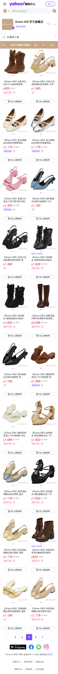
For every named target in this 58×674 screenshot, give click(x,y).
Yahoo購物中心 (22, 4)
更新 (50, 654)
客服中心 (17, 661)
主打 (4, 44)
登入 (50, 4)
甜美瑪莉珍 (37, 44)
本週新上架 (13, 37)
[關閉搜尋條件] (8, 11)
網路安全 (18, 669)
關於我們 (28, 661)
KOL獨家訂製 (45, 44)
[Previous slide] (4, 62)
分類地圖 (40, 669)
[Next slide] (26, 62)
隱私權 (29, 669)
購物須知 (40, 661)
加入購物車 (16, 101)
